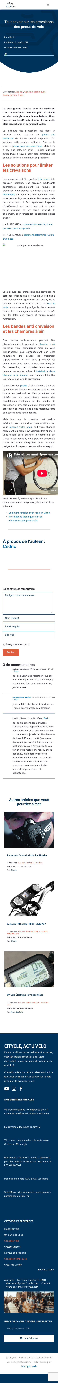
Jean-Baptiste (17, 1012)
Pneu (20, 95)
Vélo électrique (33, 1002)
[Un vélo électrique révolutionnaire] (29, 953)
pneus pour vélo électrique (27, 146)
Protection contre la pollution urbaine (27, 855)
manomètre (9, 194)
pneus (23, 385)
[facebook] (21, 1089)
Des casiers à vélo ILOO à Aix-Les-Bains (26, 1178)
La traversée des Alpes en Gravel (22, 1126)
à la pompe (44, 179)
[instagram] (14, 1089)
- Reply (16, 671)
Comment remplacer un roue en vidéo (29, 512)
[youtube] (6, 1089)
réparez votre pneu (20, 427)
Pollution (39, 863)
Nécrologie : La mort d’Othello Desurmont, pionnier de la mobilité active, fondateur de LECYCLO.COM (28, 1161)
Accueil (19, 91)
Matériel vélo (13, 933)
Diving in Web (29, 1366)
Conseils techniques (35, 91)
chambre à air (47, 344)
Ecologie (30, 863)
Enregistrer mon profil (18, 644)
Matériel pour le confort (36, 931)
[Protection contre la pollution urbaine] (29, 813)
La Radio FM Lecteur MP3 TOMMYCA (26, 924)
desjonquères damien (22, 697)
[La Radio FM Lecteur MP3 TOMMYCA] (29, 882)
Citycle (14, 870)
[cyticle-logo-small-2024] (10, 3)
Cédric (11, 37)
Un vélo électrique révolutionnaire (25, 994)
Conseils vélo (10, 95)
